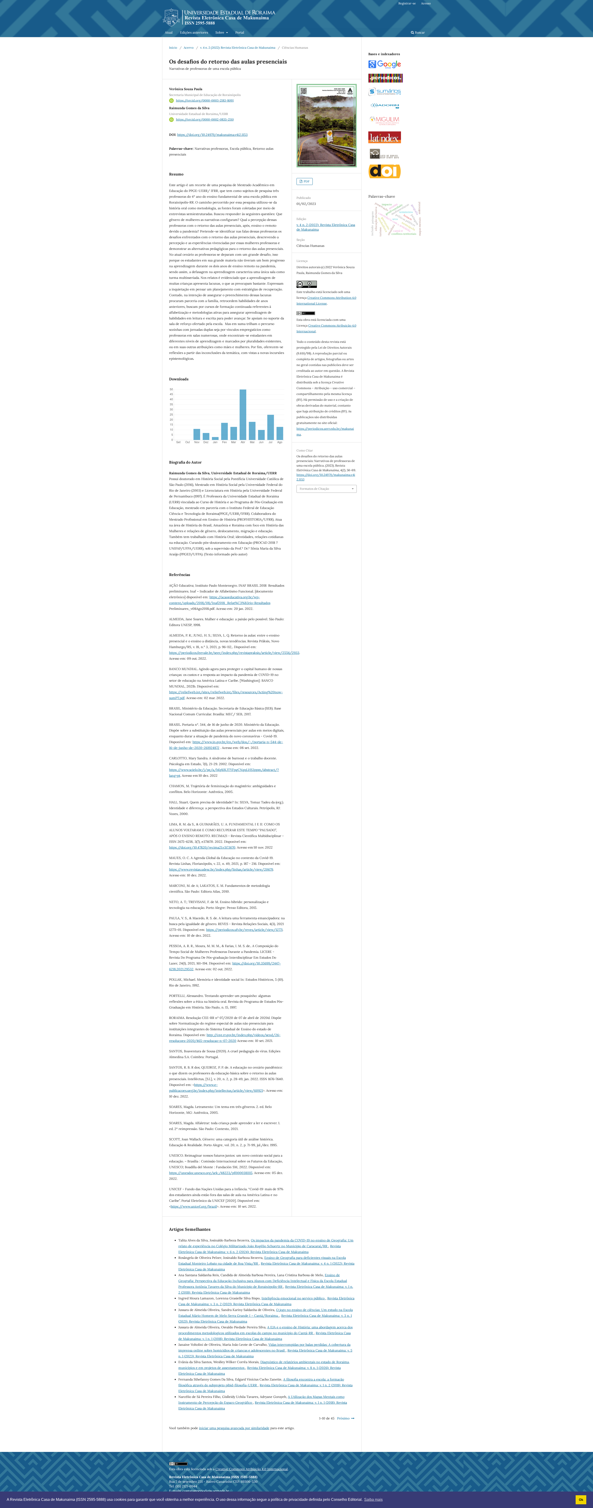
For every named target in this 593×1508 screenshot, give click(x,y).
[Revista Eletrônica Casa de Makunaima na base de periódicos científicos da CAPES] (385, 81)
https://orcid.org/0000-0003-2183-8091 (205, 100)
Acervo (189, 48)
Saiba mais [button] (373, 1500)
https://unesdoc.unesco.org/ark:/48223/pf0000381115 (210, 1173)
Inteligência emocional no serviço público (293, 1298)
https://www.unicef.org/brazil (194, 1206)
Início (173, 48)
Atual (169, 32)
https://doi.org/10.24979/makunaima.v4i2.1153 (212, 135)
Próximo (343, 1418)
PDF (306, 181)
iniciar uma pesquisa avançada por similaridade (234, 1428)
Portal (239, 32)
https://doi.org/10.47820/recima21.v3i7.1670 (202, 847)
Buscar (419, 32)
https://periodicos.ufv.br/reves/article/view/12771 (244, 930)
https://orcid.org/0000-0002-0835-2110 (205, 119)
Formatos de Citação (314, 489)
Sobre (220, 32)
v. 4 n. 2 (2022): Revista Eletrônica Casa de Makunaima (237, 48)
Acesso (426, 3)
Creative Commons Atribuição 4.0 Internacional (251, 1469)
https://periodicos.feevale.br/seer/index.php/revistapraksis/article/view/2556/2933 (234, 653)
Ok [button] (581, 1500)
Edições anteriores (194, 32)
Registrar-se (407, 3)
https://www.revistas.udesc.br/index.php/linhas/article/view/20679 (221, 869)
